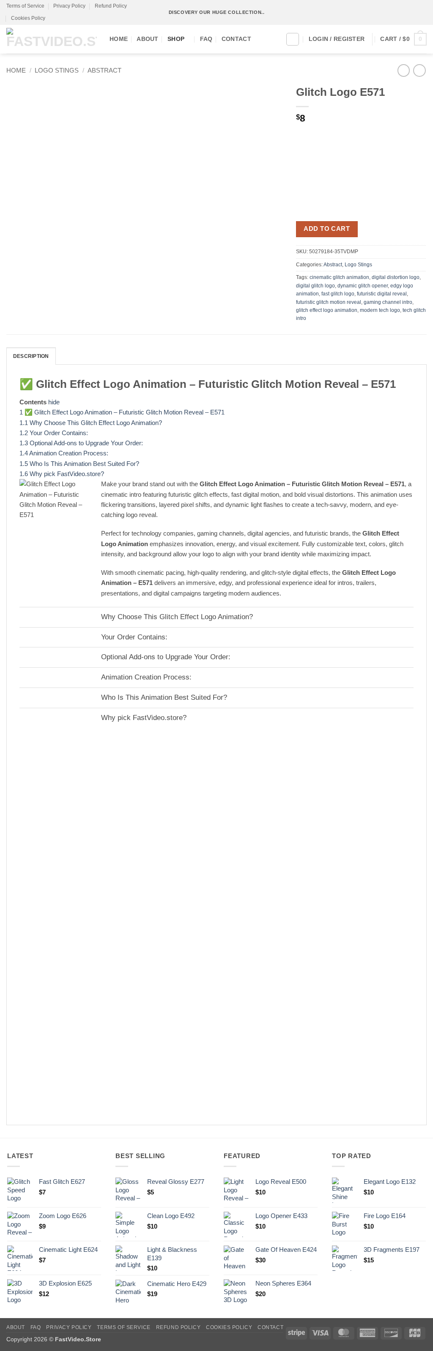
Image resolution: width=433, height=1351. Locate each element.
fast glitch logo (337, 294)
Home (119, 39)
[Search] (292, 39)
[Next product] (403, 70)
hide (54, 402)
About (147, 39)
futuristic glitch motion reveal (328, 302)
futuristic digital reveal (382, 294)
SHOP (175, 39)
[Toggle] (27, 618)
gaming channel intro (388, 302)
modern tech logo (380, 310)
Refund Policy (111, 6)
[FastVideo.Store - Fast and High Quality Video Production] (51, 39)
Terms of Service (25, 6)
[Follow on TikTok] (407, 12)
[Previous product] (419, 70)
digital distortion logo (395, 277)
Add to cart (327, 228)
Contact (236, 39)
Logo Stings (57, 70)
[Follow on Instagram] (399, 12)
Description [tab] (31, 356)
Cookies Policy (28, 18)
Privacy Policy (69, 6)
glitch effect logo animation (326, 310)
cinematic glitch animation (339, 277)
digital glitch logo (315, 286)
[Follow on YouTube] (422, 12)
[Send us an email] (415, 12)
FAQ (206, 39)
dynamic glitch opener (362, 286)
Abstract (104, 70)
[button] (403, 39)
